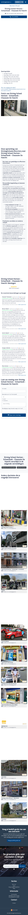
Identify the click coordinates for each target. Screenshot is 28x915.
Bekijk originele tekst (22, 304)
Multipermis (4, 726)
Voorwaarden (14, 894)
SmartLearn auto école (7, 662)
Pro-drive (4, 819)
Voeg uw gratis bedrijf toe (14, 887)
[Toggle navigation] (25, 2)
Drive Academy (5, 641)
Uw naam (4, 388)
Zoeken (23, 866)
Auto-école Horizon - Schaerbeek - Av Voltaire (13, 569)
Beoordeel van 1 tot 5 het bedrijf (9, 394)
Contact (14, 903)
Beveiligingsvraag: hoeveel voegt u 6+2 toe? (12, 408)
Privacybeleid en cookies (14, 897)
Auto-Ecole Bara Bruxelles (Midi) (9, 705)
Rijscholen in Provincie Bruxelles (8, 467)
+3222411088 (14, 16)
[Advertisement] (14, 34)
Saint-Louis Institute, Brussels (9, 548)
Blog (14, 888)
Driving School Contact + (8, 527)
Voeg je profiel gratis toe (14, 840)
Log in (14, 885)
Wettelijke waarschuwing (14, 895)
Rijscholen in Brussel (15, 6)
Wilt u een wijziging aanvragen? (8, 87)
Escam (3, 590)
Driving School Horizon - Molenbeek (10, 798)
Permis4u (4, 777)
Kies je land (14, 910)
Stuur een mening (14, 415)
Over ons (14, 884)
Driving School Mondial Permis (9, 683)
